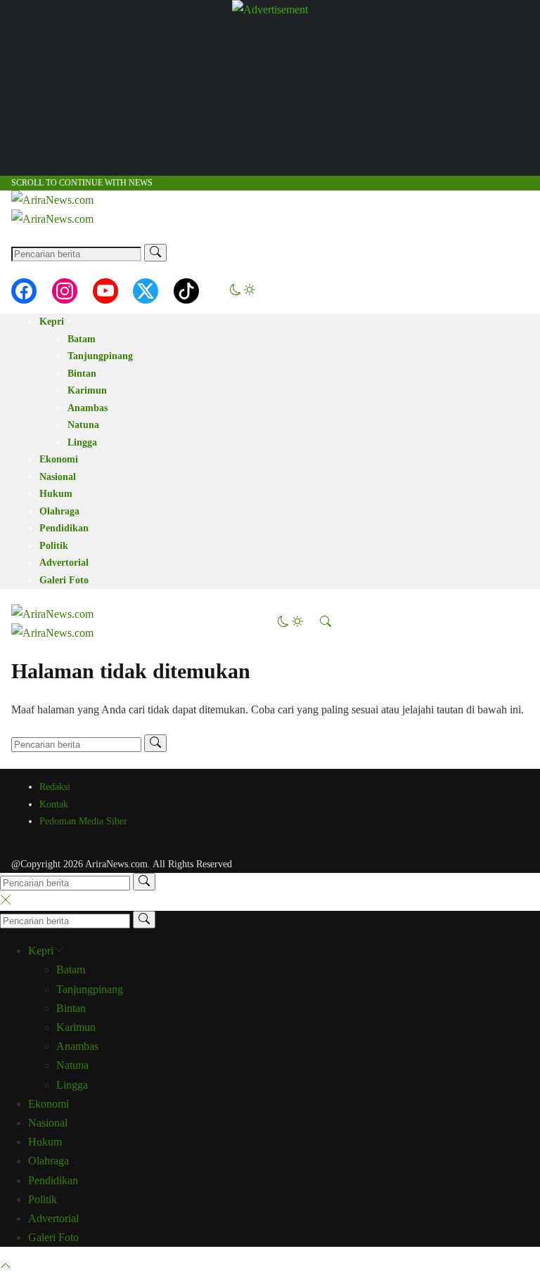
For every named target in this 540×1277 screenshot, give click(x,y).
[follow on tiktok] (186, 291)
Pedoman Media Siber (83, 821)
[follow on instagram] (64, 291)
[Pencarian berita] (155, 252)
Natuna (83, 425)
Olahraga (59, 511)
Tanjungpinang (100, 356)
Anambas (88, 408)
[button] (242, 291)
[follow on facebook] (24, 291)
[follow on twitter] (145, 291)
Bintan (82, 373)
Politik (53, 545)
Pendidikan (64, 528)
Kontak (53, 804)
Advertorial (64, 562)
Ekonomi (58, 459)
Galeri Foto (64, 580)
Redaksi (54, 787)
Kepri (51, 321)
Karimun (87, 390)
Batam (82, 339)
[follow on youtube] (105, 291)
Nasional (57, 477)
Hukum (55, 493)
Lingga (82, 442)
